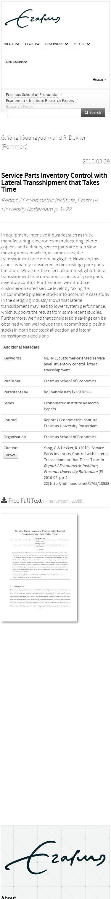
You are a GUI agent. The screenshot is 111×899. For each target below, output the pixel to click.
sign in (101, 80)
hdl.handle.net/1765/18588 (67, 392)
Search (95, 112)
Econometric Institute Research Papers (40, 100)
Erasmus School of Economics (32, 94)
